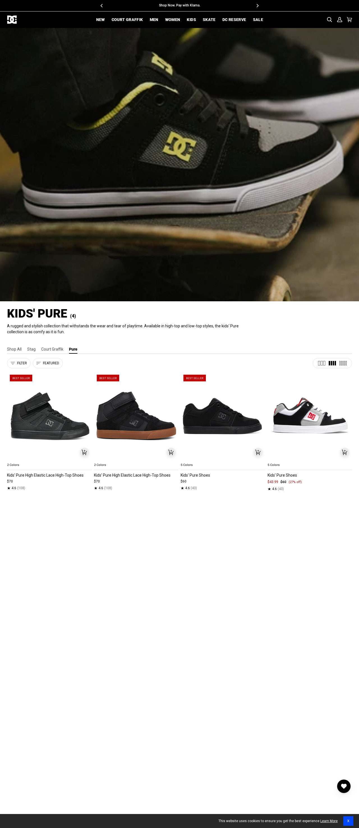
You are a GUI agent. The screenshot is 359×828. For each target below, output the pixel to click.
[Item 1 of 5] (49, 416)
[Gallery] (49, 416)
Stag (31, 349)
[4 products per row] (332, 363)
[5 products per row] (343, 363)
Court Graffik (52, 349)
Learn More (329, 821)
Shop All (14, 349)
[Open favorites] (344, 786)
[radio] (15, 458)
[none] (49, 458)
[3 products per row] (321, 363)
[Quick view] (84, 452)
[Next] (257, 6)
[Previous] (102, 6)
